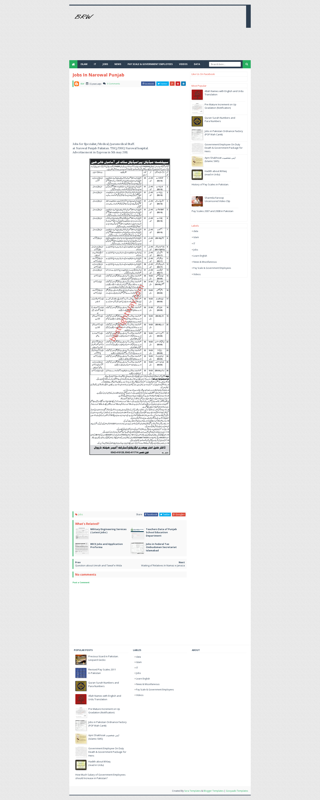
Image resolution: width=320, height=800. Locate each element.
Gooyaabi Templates (237, 790)
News (117, 64)
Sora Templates (192, 790)
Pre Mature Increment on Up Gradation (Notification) (220, 106)
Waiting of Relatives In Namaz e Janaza (163, 565)
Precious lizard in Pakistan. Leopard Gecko (103, 658)
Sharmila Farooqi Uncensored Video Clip (217, 199)
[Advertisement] (176, 34)
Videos (183, 64)
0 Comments (113, 83)
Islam (84, 64)
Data (197, 64)
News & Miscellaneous (205, 261)
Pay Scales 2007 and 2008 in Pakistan (212, 211)
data (195, 231)
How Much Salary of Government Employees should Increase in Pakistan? (100, 776)
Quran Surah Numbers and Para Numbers (220, 119)
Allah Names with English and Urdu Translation (104, 697)
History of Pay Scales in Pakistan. (210, 184)
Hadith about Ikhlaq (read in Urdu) (216, 172)
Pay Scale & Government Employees (150, 64)
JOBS (105, 64)
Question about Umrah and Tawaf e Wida (98, 565)
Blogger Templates (214, 790)
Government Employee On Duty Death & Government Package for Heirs (224, 148)
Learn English (200, 255)
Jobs (80, 514)
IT (95, 64)
